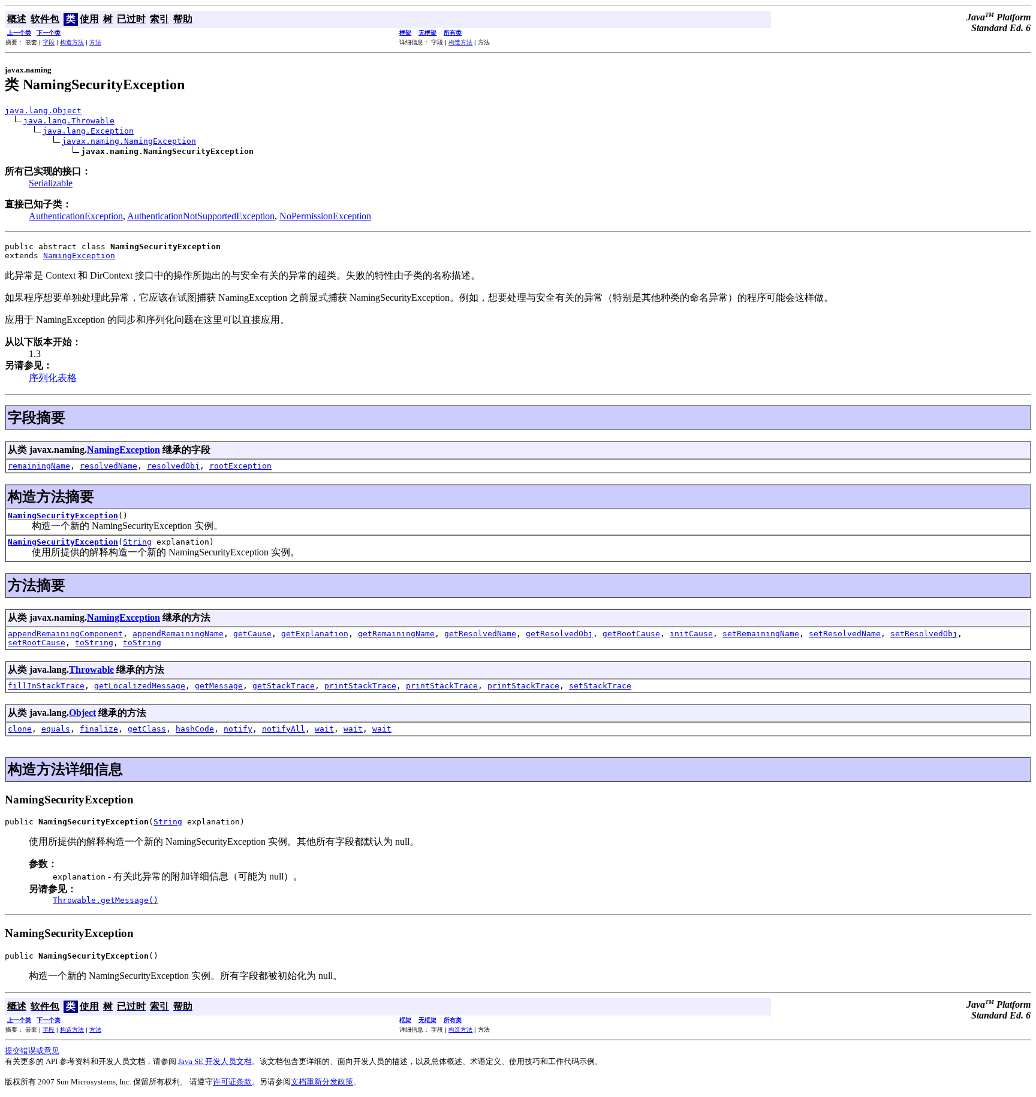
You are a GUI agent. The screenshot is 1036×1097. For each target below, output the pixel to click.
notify (238, 728)
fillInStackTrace (46, 685)
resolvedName (108, 465)
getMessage (219, 685)
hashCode (195, 728)
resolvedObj (173, 465)
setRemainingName (760, 633)
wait (324, 728)
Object (82, 713)
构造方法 (72, 42)
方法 (95, 42)
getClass (147, 728)
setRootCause (36, 642)
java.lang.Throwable (69, 120)
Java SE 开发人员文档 (215, 1061)
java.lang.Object (43, 110)
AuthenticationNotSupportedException (201, 216)
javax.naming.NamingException (129, 141)
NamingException (79, 255)
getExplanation (314, 633)
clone (20, 728)
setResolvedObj (923, 633)
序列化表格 (53, 378)
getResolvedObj (559, 633)
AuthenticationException (76, 216)
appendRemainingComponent (65, 633)
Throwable (91, 669)
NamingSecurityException (63, 515)
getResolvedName (480, 633)
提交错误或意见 (32, 1050)
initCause (691, 633)
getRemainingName (396, 633)
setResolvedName (845, 633)
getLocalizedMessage (139, 685)
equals (55, 728)
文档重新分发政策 (322, 1081)
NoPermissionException (325, 216)
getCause (252, 633)
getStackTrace (283, 685)
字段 (49, 42)
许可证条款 (232, 1081)
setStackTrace (600, 685)
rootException (240, 465)
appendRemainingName (178, 633)
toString (94, 642)
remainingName (39, 465)
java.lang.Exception (88, 130)
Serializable (51, 183)
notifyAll (283, 728)
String (137, 541)
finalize (99, 728)
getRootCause (631, 633)
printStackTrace (360, 685)
